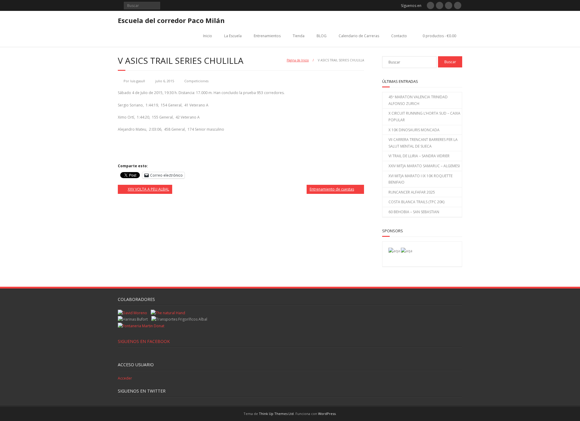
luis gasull (137, 81)
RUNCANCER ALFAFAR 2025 (411, 192)
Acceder (125, 378)
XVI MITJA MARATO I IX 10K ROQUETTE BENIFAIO (420, 179)
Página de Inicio (298, 60)
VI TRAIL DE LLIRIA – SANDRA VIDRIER (419, 155)
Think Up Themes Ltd (276, 413)
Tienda (298, 35)
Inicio (207, 35)
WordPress (327, 413)
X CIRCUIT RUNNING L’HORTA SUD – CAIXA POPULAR (424, 116)
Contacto (399, 35)
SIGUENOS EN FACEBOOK (144, 341)
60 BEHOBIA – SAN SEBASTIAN (413, 211)
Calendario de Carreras (359, 35)
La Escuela (233, 35)
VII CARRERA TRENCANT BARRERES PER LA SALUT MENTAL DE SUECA (423, 143)
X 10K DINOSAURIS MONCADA (414, 129)
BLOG (322, 35)
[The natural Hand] (168, 312)
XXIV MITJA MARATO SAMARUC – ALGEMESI (424, 165)
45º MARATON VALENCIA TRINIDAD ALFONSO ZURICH (418, 100)
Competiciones (196, 81)
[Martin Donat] (141, 325)
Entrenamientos (267, 35)
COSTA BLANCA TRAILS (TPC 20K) (416, 201)
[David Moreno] (406, 250)
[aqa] (394, 250)
